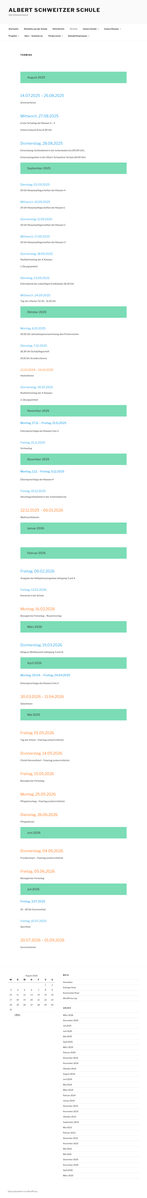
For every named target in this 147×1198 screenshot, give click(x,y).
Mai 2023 (67, 1127)
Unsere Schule (90, 29)
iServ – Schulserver (33, 36)
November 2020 (71, 1165)
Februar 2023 (69, 1132)
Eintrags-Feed (69, 987)
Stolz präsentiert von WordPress (22, 1191)
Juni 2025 (67, 1031)
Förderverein (54, 36)
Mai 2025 (67, 1036)
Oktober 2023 (69, 1116)
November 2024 (70, 1063)
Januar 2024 (69, 1100)
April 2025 (68, 1042)
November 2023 (70, 1111)
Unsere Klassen (111, 29)
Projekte (13, 36)
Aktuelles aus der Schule (35, 29)
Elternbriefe (58, 29)
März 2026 (68, 1015)
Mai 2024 (67, 1084)
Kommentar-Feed (71, 993)
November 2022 (70, 1143)
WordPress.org (70, 998)
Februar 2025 (69, 1052)
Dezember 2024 (70, 1058)
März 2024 (68, 1090)
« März (17, 1014)
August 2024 (69, 1074)
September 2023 (71, 1122)
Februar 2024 (69, 1095)
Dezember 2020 (70, 1159)
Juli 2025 (67, 1025)
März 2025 (68, 1047)
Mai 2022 (67, 1148)
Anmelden (67, 982)
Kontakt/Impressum (77, 36)
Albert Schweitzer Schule (54, 10)
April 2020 (68, 1170)
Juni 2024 (67, 1079)
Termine (74, 29)
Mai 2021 (67, 1154)
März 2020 (68, 1175)
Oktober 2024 (69, 1068)
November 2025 (70, 1020)
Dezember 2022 (70, 1138)
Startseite (13, 29)
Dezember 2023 (70, 1106)
